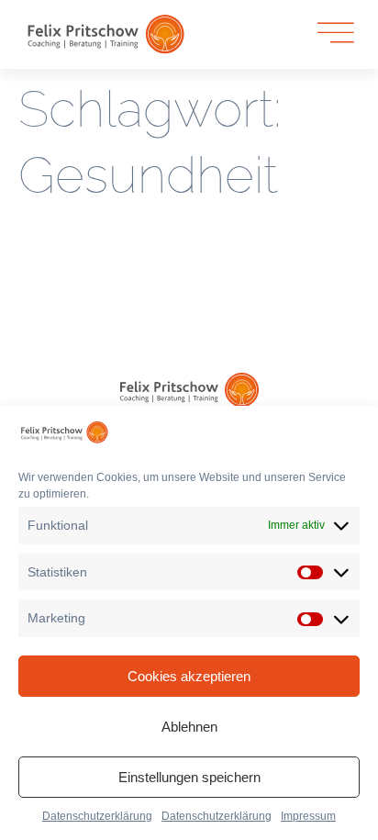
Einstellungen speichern (189, 777)
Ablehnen (189, 726)
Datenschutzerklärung (97, 816)
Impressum (308, 816)
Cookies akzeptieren (189, 676)
